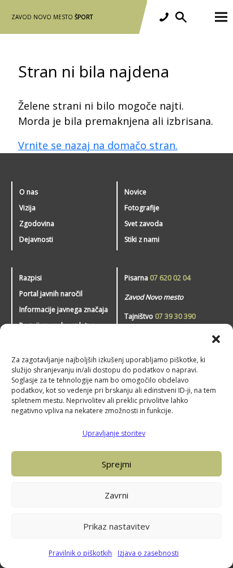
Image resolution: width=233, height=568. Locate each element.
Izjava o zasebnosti (148, 553)
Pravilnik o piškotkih (80, 553)
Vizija (27, 208)
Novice (135, 192)
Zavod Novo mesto (52, 17)
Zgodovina (36, 223)
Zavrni (116, 495)
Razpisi (30, 278)
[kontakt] (164, 17)
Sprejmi (116, 464)
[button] (216, 338)
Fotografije (141, 208)
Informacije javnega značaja (63, 309)
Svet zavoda (143, 223)
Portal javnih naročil (51, 293)
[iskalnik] (181, 17)
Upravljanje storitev (114, 433)
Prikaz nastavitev (116, 526)
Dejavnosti (36, 239)
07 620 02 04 (170, 278)
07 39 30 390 (175, 316)
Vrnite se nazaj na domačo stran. (98, 145)
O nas (28, 192)
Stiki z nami (141, 239)
